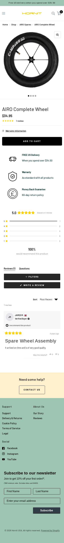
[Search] (53, 13)
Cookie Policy (9, 423)
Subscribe (46, 510)
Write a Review (34, 286)
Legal (5, 433)
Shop (13, 24)
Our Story (38, 413)
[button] (32, 221)
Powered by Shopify (50, 530)
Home (5, 24)
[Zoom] (57, 34)
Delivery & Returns (12, 418)
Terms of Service (11, 428)
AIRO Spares (25, 24)
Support (6, 413)
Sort (35, 299)
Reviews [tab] (9, 269)
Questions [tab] (24, 269)
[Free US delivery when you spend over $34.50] (32, 2)
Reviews (37, 418)
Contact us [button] (32, 389)
